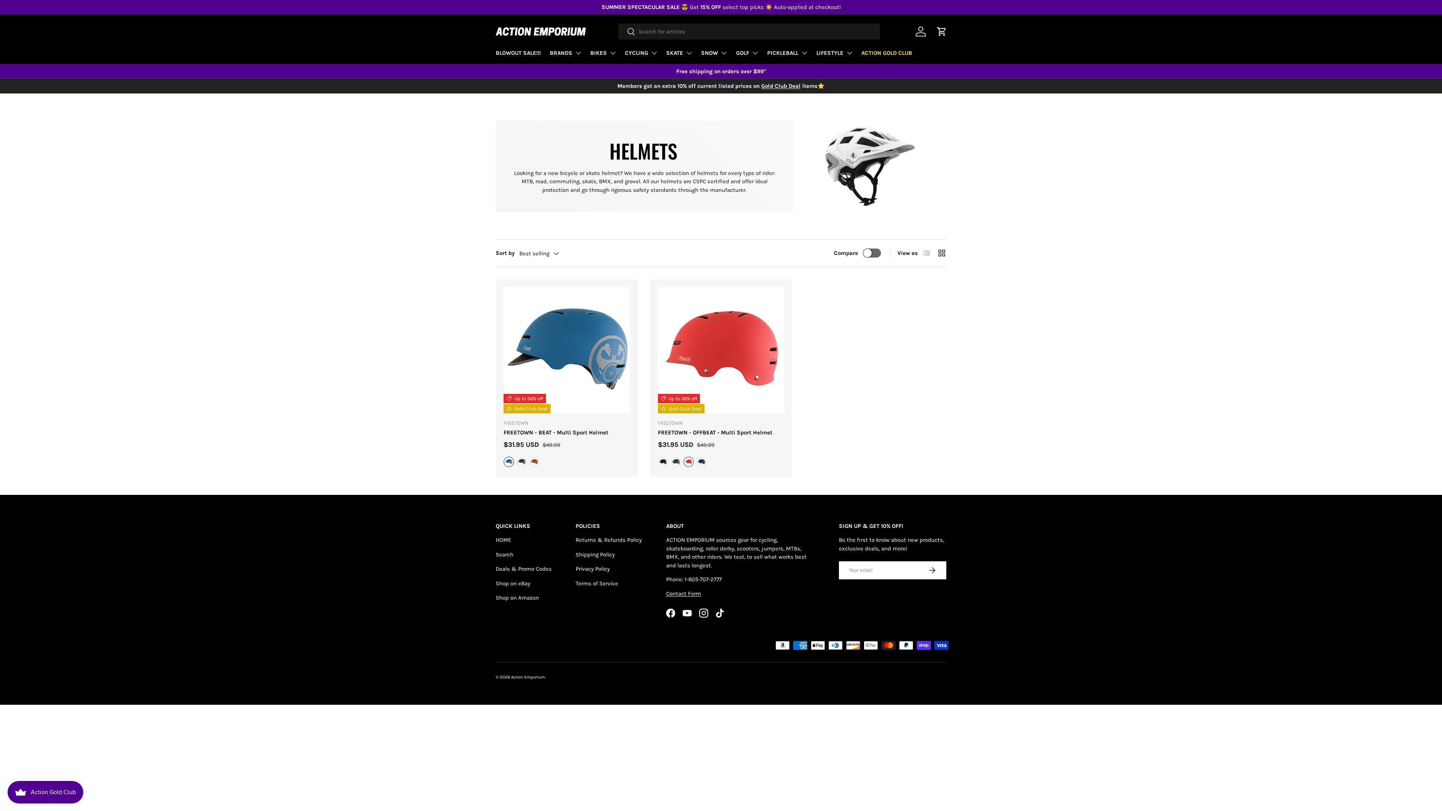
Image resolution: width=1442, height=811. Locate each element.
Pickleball (782, 53)
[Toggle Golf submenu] (755, 52)
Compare (846, 253)
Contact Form (683, 593)
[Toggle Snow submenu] (724, 52)
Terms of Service (597, 583)
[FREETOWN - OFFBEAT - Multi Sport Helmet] (721, 350)
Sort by (505, 253)
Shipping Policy (595, 554)
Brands (561, 53)
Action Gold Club (886, 53)
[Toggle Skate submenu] (689, 52)
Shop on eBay (513, 583)
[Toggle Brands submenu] (578, 52)
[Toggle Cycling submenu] (654, 52)
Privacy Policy (593, 568)
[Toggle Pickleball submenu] (804, 52)
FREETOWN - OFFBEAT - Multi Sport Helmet (715, 432)
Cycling (636, 53)
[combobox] (749, 31)
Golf (742, 53)
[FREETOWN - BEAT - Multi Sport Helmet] (567, 350)
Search (504, 554)
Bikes (598, 53)
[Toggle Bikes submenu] (612, 52)
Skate (674, 53)
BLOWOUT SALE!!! (518, 53)
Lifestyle (829, 53)
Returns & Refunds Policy (609, 540)
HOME (503, 540)
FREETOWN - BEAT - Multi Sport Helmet (556, 432)
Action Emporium (528, 677)
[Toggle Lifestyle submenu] (849, 52)
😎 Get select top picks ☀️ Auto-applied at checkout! (721, 7)
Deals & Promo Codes (524, 568)
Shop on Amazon (517, 597)
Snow (709, 53)
